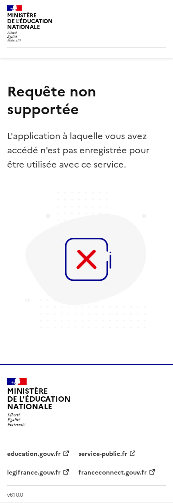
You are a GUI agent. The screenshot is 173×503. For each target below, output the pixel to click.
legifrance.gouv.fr (34, 472)
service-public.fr (103, 454)
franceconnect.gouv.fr (113, 472)
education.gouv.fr (34, 454)
